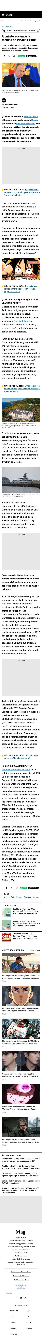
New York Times (22, 321)
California (10, 21)
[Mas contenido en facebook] (17, 1298)
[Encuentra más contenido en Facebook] (4, 56)
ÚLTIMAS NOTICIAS (12, 1155)
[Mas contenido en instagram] (25, 1298)
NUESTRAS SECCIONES (21, 1305)
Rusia (19, 897)
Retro (28, 1322)
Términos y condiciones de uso (21, 1272)
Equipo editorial (21, 1237)
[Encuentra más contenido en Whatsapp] (14, 56)
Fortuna (27, 897)
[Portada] (21, 1235)
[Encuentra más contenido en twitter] (9, 56)
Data (28, 1317)
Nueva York (24, 21)
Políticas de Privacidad (21, 1276)
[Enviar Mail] (3, 104)
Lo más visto (9, 905)
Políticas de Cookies (21, 1280)
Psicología (33, 21)
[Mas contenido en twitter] (21, 1298)
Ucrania (36, 897)
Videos (28, 1311)
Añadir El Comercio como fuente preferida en (21, 30)
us (13, 1317)
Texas (17, 21)
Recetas (29, 1328)
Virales (13, 1328)
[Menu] (4, 14)
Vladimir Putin (9, 897)
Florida (3, 21)
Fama (13, 1322)
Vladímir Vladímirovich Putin (16, 769)
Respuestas (13, 1311)
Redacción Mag (11, 104)
